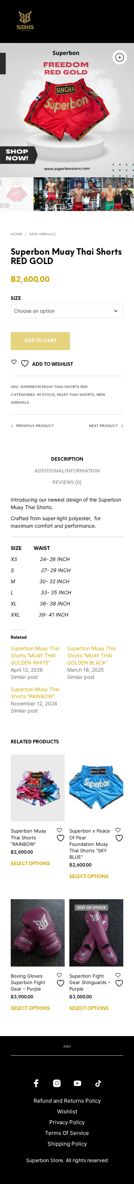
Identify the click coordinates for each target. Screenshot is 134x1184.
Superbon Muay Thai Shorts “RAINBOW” (28, 837)
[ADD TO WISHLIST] (61, 835)
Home (16, 234)
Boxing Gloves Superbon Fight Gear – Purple (28, 982)
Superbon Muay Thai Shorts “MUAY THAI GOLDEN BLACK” (91, 655)
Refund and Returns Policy (67, 1100)
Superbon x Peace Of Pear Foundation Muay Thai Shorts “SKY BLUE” (89, 844)
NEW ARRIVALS (42, 234)
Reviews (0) (67, 482)
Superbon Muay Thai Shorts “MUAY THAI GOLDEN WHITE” (35, 655)
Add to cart (40, 341)
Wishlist (67, 1111)
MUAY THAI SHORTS (75, 395)
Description (67, 459)
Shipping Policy (67, 1143)
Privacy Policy (67, 1122)
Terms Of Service (67, 1133)
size (16, 298)
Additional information (67, 471)
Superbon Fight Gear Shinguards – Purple (89, 982)
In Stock (46, 395)
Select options (30, 864)
